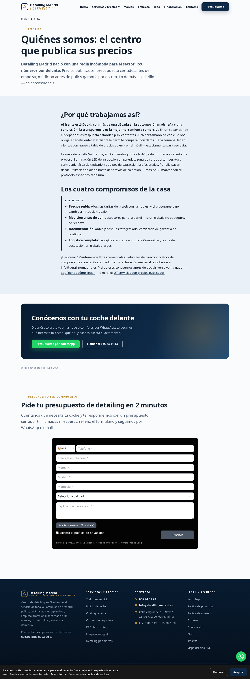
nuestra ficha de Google (36, 636)
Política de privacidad (200, 606)
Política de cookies (199, 613)
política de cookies (98, 674)
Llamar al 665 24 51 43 (102, 344)
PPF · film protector (98, 627)
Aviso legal (194, 599)
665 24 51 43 (147, 599)
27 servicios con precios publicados (139, 273)
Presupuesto (215, 7)
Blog (157, 7)
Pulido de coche (96, 606)
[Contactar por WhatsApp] (241, 656)
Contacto (192, 7)
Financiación (173, 7)
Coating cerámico (97, 613)
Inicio (84, 7)
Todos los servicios (98, 599)
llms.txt (192, 641)
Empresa (144, 7)
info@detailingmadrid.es (156, 605)
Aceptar (238, 672)
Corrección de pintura (99, 620)
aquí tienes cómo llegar (78, 273)
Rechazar (219, 672)
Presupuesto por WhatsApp (55, 344)
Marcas (129, 7)
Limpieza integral (97, 634)
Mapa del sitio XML (199, 648)
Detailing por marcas (99, 641)
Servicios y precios (104, 7)
